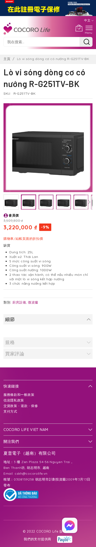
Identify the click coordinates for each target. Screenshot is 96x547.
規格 (10, 342)
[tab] (48, 319)
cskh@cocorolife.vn (31, 473)
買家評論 (14, 354)
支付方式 (10, 411)
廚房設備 (19, 302)
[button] (11, 202)
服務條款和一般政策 (18, 395)
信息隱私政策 (13, 400)
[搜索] (86, 42)
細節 (10, 319)
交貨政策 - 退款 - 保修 (20, 406)
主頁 (6, 59)
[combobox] (41, 42)
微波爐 (33, 302)
